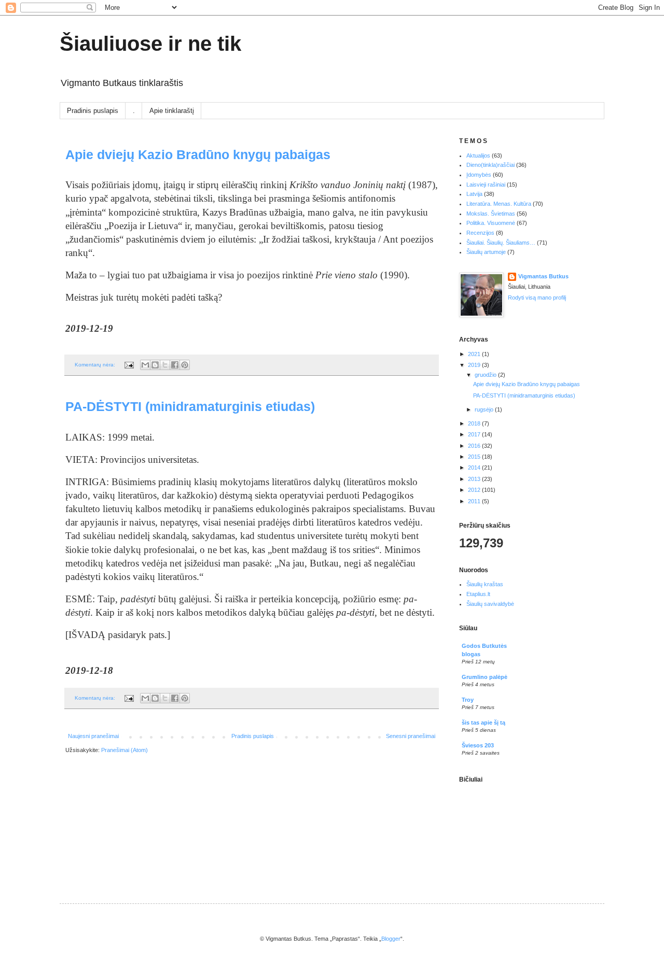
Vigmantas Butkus (543, 276)
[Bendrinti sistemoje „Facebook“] (175, 365)
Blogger (390, 939)
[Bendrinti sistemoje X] (165, 365)
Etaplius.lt (478, 594)
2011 (475, 501)
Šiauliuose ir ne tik (150, 43)
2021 (475, 354)
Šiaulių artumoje (486, 252)
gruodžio (486, 375)
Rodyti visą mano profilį (537, 297)
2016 (475, 446)
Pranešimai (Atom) (124, 750)
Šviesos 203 (478, 745)
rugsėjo (485, 409)
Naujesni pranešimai (93, 736)
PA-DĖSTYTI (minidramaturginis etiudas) (190, 406)
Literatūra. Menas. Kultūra (498, 204)
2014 (475, 467)
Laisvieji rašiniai (485, 184)
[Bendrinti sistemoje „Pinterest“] (184, 365)
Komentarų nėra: (96, 364)
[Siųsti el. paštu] (145, 365)
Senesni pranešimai (410, 736)
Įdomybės (478, 175)
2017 (475, 434)
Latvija (474, 194)
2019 (475, 365)
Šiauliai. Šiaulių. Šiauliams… (500, 242)
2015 (475, 457)
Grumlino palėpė (484, 677)
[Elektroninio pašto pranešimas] (128, 364)
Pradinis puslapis (92, 111)
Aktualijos (478, 155)
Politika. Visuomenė (490, 223)
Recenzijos (480, 233)
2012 (475, 490)
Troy (468, 700)
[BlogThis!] (155, 365)
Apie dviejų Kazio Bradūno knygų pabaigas (197, 154)
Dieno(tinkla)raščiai (490, 165)
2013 (475, 479)
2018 (475, 423)
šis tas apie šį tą (483, 722)
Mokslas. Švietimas (490, 213)
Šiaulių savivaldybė (490, 604)
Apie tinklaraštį (171, 111)
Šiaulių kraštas (484, 584)
